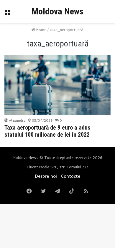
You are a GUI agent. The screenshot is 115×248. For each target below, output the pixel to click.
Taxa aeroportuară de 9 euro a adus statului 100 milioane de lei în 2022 (47, 131)
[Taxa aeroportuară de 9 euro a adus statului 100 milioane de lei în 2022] (57, 85)
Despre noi (46, 176)
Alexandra (17, 120)
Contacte (70, 176)
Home (40, 29)
